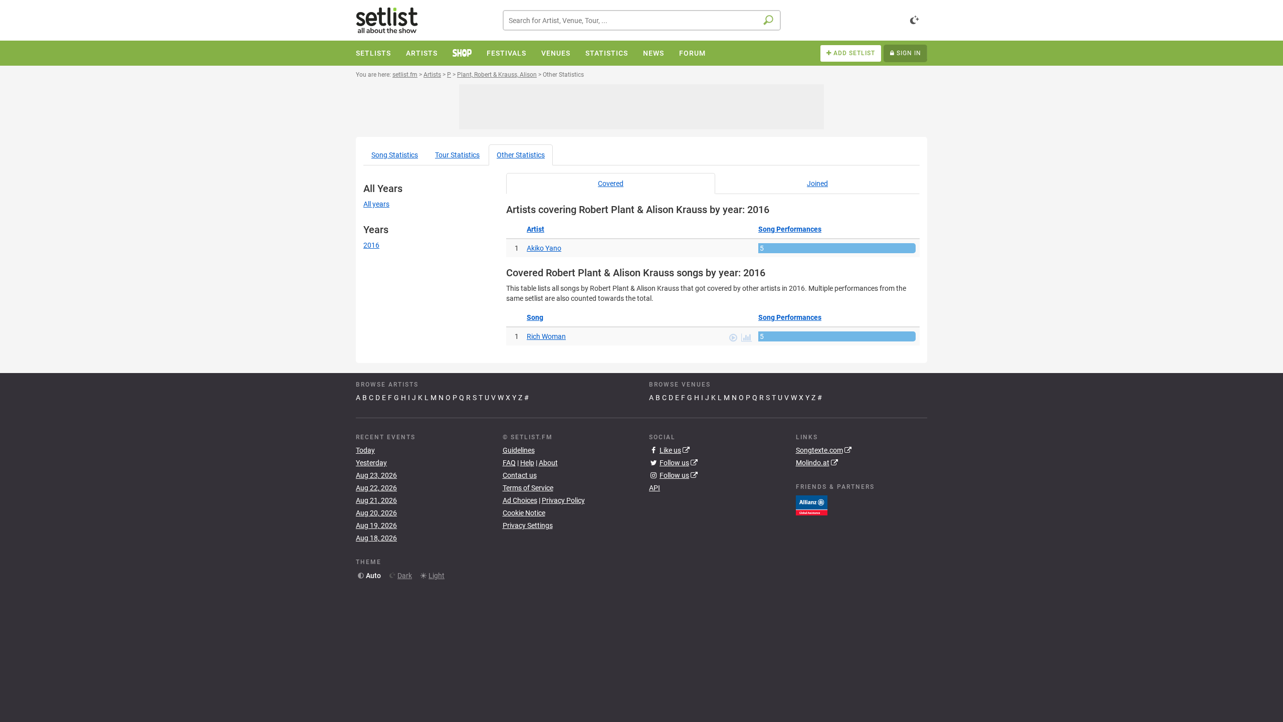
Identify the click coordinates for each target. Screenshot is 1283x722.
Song (394, 155)
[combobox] (642, 20)
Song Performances (789, 229)
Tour (457, 155)
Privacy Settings (528, 525)
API (654, 488)
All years (376, 204)
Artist (535, 229)
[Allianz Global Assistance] (811, 504)
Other (521, 155)
